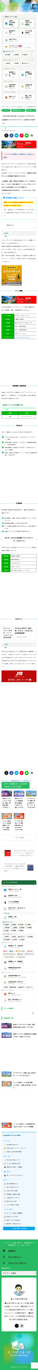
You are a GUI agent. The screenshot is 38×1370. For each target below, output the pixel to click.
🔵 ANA (11, 951)
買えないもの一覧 (10, 1201)
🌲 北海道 (7, 55)
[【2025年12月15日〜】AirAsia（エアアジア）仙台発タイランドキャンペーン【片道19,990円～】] (16, 135)
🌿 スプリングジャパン (9, 954)
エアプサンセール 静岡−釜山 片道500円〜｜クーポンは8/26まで (31, 803)
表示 (12, 225)
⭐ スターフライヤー (9, 957)
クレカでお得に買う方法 (12, 1164)
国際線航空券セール (17, 781)
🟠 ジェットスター (20, 951)
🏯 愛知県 (21, 927)
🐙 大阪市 (14, 939)
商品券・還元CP (17, 1243)
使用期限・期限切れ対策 (12, 1194)
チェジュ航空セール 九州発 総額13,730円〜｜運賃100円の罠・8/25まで (24, 1085)
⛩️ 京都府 (29, 927)
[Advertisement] (19, 361)
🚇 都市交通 (13, 987)
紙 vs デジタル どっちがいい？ (14, 1175)
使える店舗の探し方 (11, 1184)
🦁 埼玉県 (24, 55)
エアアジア (6, 781)
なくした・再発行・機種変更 (13, 1213)
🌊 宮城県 (16, 55)
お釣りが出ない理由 (11, 1191)
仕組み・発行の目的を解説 (12, 1152)
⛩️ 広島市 (21, 939)
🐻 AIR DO (20, 954)
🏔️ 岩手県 (7, 63)
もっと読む (20, 838)
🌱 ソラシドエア (20, 957)
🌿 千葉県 (28, 924)
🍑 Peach (30, 951)
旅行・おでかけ (25, 1245)
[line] (27, 135)
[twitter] (6, 135)
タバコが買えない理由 (11, 1205)
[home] (22, 1326)
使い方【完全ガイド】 (11, 1187)
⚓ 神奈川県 (7, 927)
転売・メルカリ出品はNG (12, 1220)
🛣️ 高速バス (21, 987)
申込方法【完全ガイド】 (12, 1160)
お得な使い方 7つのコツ (12, 1198)
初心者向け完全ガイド (11, 1145)
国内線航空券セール (29, 1243)
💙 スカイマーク (29, 954)
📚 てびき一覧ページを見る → (19, 1228)
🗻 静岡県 (14, 927)
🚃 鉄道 (5, 987)
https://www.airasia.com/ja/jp (22, 337)
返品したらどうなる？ (11, 1217)
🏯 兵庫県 (13, 930)
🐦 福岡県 (20, 930)
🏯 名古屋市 (7, 939)
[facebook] (11, 135)
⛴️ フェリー (30, 987)
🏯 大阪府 (6, 930)
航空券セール (27, 781)
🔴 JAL (5, 951)
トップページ (6, 1243)
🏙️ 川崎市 (30, 936)
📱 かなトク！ (26, 63)
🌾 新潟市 (16, 63)
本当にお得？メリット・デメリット (15, 1148)
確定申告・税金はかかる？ (12, 1224)
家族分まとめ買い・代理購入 (13, 1167)
